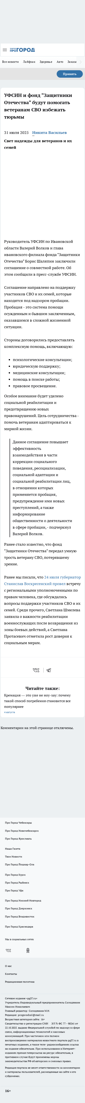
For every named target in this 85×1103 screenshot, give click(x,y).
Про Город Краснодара (19, 926)
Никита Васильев (49, 132)
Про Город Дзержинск (18, 908)
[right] (80, 62)
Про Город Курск (15, 874)
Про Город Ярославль (18, 838)
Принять (69, 74)
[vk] (36, 670)
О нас (8, 966)
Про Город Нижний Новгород (23, 900)
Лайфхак (29, 62)
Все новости (10, 62)
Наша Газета (12, 848)
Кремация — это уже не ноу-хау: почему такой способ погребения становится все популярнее (37, 703)
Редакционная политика (19, 981)
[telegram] (50, 670)
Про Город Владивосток (19, 916)
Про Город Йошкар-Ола (19, 864)
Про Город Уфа (14, 890)
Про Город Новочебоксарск (22, 830)
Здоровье (46, 62)
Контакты (11, 973)
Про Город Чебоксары (18, 822)
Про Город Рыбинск (17, 882)
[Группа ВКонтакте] (8, 950)
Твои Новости (13, 856)
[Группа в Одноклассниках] (28, 950)
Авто (60, 62)
